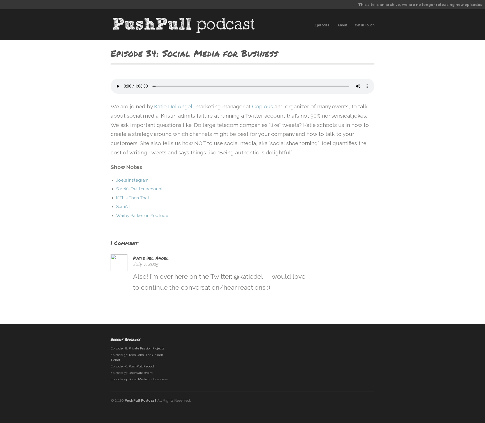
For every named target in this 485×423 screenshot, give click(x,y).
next (369, 55)
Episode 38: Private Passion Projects (137, 348)
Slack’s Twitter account (139, 188)
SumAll (123, 206)
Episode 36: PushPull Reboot (132, 366)
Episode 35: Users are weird (132, 373)
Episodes (322, 25)
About (342, 25)
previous (359, 55)
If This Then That (132, 197)
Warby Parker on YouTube (142, 215)
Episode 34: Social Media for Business (139, 379)
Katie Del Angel (173, 106)
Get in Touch (364, 25)
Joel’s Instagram (132, 180)
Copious (262, 106)
